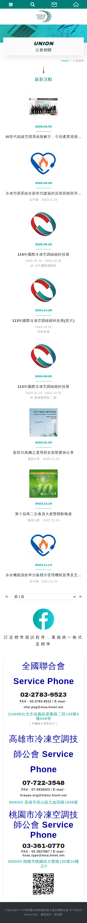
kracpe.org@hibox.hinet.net (43, 795)
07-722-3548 (43, 782)
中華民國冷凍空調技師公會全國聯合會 (43, 16)
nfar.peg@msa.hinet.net (43, 707)
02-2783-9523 (43, 694)
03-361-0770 (43, 845)
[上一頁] (6, 596)
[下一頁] (80, 596)
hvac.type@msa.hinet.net (44, 855)
